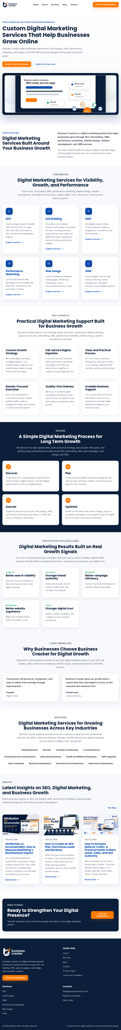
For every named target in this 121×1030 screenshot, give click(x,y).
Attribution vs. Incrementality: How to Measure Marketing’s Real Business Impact (20, 848)
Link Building (53, 219)
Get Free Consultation (105, 4)
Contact (73, 4)
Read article (11, 880)
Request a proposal (71, 996)
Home (36, 4)
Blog (65, 4)
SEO (8, 219)
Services (55, 4)
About (45, 4)
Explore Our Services (45, 64)
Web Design (53, 271)
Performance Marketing (14, 272)
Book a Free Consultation (17, 64)
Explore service (13, 242)
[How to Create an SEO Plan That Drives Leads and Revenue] (60, 825)
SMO (88, 219)
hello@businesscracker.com (75, 991)
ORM (88, 271)
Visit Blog (111, 808)
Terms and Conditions (72, 975)
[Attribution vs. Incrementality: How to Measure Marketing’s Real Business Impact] (20, 825)
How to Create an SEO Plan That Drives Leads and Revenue (60, 847)
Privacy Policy (69, 971)
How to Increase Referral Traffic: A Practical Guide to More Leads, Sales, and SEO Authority (100, 850)
